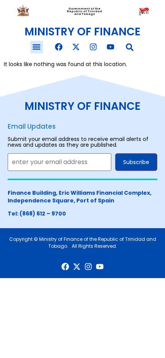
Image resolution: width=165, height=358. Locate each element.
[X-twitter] (76, 47)
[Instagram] (93, 47)
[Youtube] (110, 47)
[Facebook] (58, 47)
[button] (36, 47)
